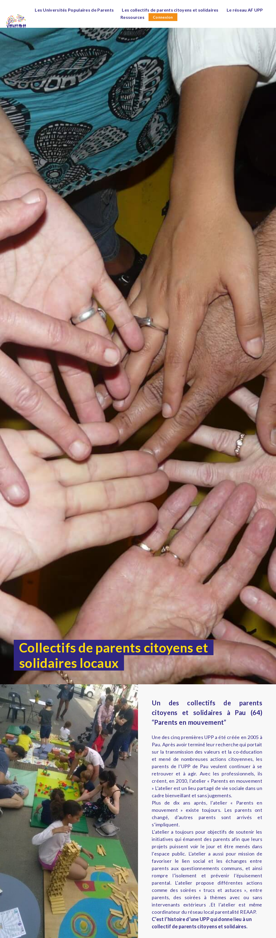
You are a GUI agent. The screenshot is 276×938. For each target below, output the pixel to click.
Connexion (163, 17)
